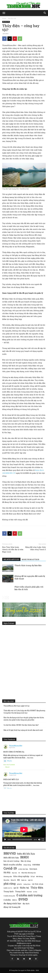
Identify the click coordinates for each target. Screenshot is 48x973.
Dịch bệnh (33, 869)
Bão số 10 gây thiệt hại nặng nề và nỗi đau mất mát (23, 730)
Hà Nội (7, 872)
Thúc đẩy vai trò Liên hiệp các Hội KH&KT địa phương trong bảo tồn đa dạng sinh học (24, 711)
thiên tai (24, 887)
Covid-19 (10, 868)
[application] (24, 829)
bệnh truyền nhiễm (13, 864)
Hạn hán (14, 873)
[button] (3, 13)
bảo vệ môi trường (11, 861)
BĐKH (24, 857)
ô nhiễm (7, 900)
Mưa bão (6, 880)
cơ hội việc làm (23, 869)
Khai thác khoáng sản (28, 873)
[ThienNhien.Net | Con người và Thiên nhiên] (24, 5)
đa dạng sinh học (12, 903)
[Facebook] (4, 38)
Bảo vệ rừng (26, 861)
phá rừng (10, 883)
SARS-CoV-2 (8, 888)
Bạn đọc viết (12, 18)
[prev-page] (3, 597)
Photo (9, 761)
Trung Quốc (20, 891)
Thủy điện (36, 887)
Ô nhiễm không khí (9, 896)
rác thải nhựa (37, 884)
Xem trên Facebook (9, 764)
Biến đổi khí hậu (11, 857)
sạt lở (16, 888)
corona (36, 864)
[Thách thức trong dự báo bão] (7, 568)
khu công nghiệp (21, 876)
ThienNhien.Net (15, 746)
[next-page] (7, 597)
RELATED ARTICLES (11, 559)
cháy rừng (27, 865)
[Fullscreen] (43, 839)
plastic (19, 884)
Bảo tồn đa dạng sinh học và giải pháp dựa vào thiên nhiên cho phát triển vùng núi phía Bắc (24, 718)
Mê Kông (39, 876)
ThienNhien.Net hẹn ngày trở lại (17, 706)
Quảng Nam (26, 884)
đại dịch (26, 903)
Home (4, 18)
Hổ (19, 873)
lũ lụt (33, 876)
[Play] (5, 839)
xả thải (35, 891)
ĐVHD (23, 899)
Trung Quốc (9, 891)
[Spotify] (30, 959)
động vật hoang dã (12, 907)
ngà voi (30, 880)
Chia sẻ (7, 767)
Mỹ (18, 880)
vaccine (29, 891)
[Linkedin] (18, 959)
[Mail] (24, 959)
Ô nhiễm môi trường (29, 895)
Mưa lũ (13, 880)
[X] (9, 38)
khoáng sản (8, 876)
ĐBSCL (14, 900)
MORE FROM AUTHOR (30, 559)
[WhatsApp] (20, 38)
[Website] (36, 959)
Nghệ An (23, 880)
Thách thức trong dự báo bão (28, 565)
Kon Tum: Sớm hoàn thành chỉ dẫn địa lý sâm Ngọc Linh (12, 549)
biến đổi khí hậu (26, 854)
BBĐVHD (10, 853)
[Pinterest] (15, 38)
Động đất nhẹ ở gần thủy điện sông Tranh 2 (35, 548)
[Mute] (39, 839)
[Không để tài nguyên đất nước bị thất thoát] (7, 578)
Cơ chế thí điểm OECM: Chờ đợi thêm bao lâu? (21, 725)
